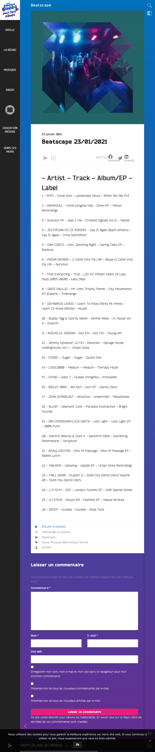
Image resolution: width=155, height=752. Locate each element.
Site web (36, 651)
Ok (77, 744)
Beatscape (48, 537)
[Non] (150, 741)
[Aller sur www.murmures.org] (10, 110)
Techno (83, 542)
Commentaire (40, 588)
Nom (35, 635)
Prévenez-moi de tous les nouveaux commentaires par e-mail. (70, 688)
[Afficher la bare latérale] (149, 13)
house (45, 542)
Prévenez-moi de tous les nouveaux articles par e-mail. (65, 700)
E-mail (92, 635)
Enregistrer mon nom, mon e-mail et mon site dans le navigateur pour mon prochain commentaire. (79, 674)
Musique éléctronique (64, 542)
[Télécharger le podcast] (53, 158)
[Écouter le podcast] (45, 158)
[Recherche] (149, 5)
